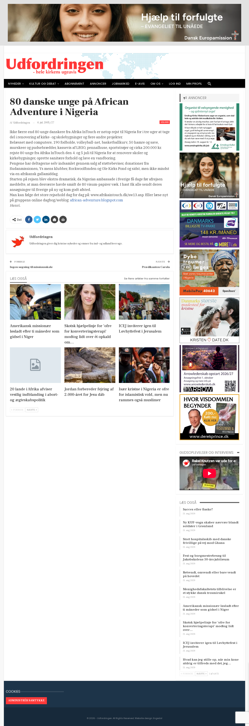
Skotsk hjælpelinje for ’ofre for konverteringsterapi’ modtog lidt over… (208, 626)
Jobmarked (121, 84)
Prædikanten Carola (156, 267)
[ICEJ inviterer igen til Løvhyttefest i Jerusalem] (144, 302)
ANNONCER (98, 84)
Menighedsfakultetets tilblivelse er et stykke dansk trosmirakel (209, 591)
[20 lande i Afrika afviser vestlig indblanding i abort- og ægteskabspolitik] (35, 365)
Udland (165, 122)
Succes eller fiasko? (198, 509)
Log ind (175, 84)
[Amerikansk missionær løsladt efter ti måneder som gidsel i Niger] (35, 302)
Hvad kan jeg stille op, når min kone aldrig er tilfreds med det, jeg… (211, 661)
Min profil (194, 84)
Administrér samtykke (26, 700)
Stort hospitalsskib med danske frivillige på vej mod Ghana (207, 541)
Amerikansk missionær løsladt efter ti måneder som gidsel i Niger (211, 608)
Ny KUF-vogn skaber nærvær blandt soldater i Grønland (210, 524)
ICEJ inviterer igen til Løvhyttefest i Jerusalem (210, 645)
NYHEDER (14, 84)
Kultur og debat (42, 84)
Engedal (157, 718)
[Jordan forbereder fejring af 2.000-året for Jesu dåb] (89, 365)
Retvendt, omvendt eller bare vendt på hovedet (209, 574)
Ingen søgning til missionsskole (31, 267)
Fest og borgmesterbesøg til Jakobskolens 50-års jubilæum (206, 558)
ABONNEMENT (74, 84)
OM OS (156, 84)
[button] (209, 84)
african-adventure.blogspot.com (96, 200)
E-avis (140, 84)
